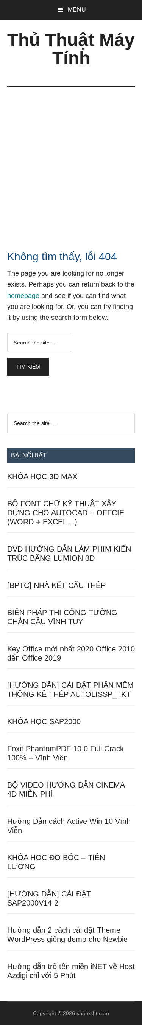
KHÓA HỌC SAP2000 (44, 721)
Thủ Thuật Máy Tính (71, 49)
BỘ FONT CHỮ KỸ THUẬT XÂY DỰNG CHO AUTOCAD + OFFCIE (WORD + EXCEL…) (65, 512)
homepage (23, 295)
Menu (77, 9)
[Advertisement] (71, 162)
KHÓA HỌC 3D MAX (42, 476)
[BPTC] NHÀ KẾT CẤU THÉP (56, 585)
